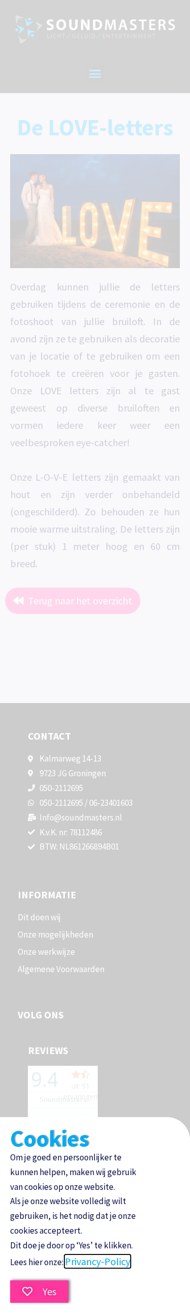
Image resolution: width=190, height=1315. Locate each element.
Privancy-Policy (97, 1261)
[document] (95, 657)
